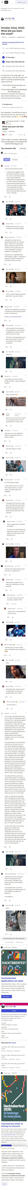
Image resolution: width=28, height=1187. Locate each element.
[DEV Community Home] (6, 2)
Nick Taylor (8, 18)
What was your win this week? (12, 127)
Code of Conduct (9, 942)
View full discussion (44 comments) (14, 938)
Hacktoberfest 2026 (9, 1134)
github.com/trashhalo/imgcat (13, 316)
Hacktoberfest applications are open (12, 979)
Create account (21, 2)
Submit (7, 159)
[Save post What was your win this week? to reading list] (24, 134)
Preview (15, 159)
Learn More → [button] (6, 996)
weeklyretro (12, 37)
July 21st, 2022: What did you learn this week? (13, 1057)
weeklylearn (21, 37)
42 (11, 134)
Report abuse (19, 942)
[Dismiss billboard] (26, 1148)
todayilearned (8, 104)
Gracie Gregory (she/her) (12, 121)
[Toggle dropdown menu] (25, 165)
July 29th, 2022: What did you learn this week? (13, 1049)
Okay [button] (4, 1184)
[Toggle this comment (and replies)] (2, 168)
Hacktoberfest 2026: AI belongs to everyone (12, 1125)
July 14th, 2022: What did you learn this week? (13, 1065)
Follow (14, 1011)
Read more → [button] (6, 1146)
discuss (4, 37)
